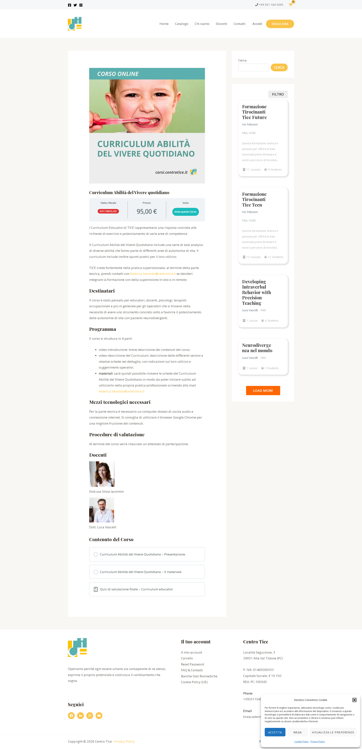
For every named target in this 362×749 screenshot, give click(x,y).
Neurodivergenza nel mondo (257, 347)
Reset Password (192, 664)
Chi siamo (202, 24)
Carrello (187, 658)
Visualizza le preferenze (333, 732)
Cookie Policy (301, 741)
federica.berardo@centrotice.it (153, 273)
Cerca (242, 60)
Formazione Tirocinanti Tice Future (254, 111)
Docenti (221, 24)
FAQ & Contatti (192, 670)
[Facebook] (69, 5)
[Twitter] (75, 5)
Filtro (278, 94)
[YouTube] (99, 715)
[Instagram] (81, 5)
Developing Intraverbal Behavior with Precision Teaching (256, 292)
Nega (297, 732)
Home (164, 24)
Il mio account (191, 652)
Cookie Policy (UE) (194, 682)
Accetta (275, 732)
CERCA (279, 67)
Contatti (239, 24)
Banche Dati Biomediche (199, 676)
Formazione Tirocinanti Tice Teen (254, 199)
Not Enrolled (108, 211)
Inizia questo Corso (185, 211)
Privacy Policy (318, 741)
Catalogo (181, 24)
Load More (263, 390)
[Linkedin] (80, 715)
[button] (354, 700)
